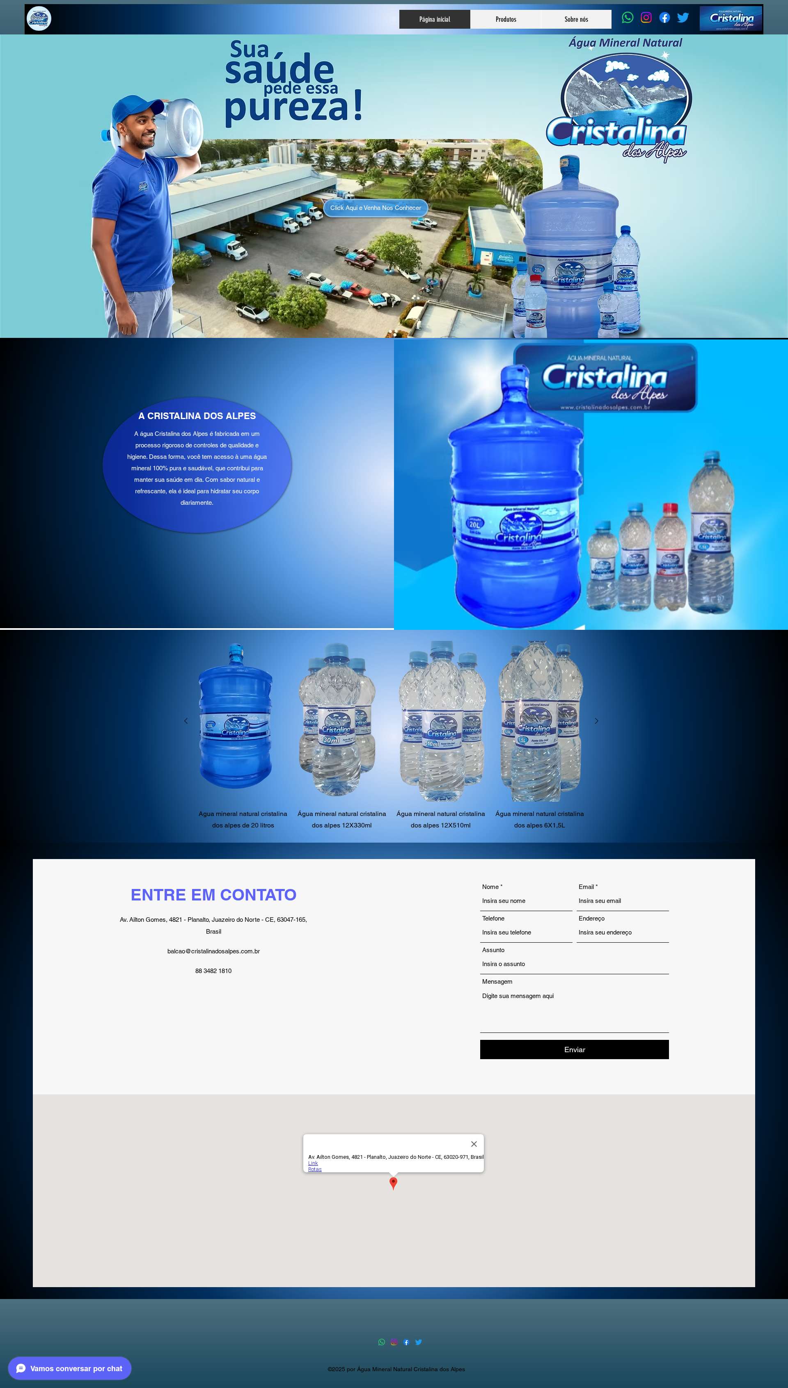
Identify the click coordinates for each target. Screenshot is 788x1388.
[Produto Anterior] (186, 721)
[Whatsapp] (628, 17)
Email (586, 887)
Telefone (493, 918)
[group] (391, 736)
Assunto (493, 950)
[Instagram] (646, 17)
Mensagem (497, 981)
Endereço (592, 918)
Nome (490, 887)
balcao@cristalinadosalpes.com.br (213, 951)
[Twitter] (683, 17)
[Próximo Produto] (597, 721)
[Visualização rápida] (243, 721)
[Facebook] (664, 17)
